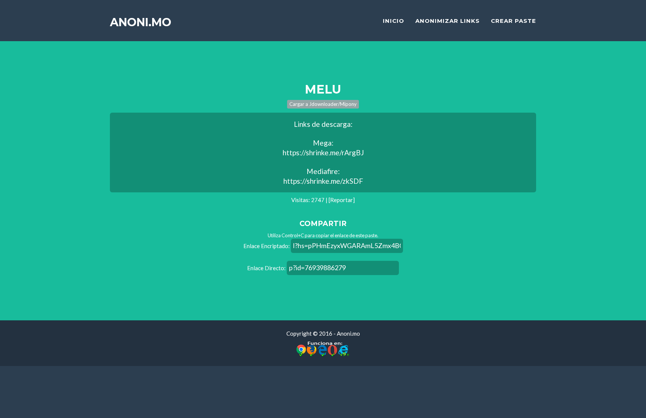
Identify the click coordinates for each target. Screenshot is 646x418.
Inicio (393, 20)
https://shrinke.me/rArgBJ (323, 152)
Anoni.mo (140, 22)
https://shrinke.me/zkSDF (323, 181)
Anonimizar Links (447, 20)
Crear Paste (513, 20)
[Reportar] (342, 199)
